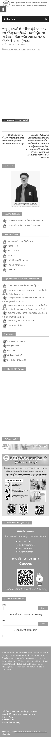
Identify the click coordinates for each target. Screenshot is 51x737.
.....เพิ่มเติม (11, 269)
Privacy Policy (8, 717)
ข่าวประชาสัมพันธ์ (22, 120)
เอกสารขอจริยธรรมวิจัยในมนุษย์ (21, 241)
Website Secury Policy (11, 722)
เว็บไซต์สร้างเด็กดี (14, 355)
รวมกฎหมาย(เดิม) (15, 325)
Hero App (11, 350)
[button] (3, 9)
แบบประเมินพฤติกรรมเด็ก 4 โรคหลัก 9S (23, 225)
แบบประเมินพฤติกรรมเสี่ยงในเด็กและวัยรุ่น (25, 220)
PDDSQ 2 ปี (11, 255)
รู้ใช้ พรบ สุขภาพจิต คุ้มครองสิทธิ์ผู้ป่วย (23, 285)
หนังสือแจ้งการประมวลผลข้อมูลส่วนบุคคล (19, 711)
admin (23, 44)
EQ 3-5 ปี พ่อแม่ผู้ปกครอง (17, 260)
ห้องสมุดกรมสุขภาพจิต (16, 360)
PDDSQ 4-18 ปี (13, 251)
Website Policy (8, 719)
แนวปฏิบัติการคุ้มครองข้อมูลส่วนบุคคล (18, 714)
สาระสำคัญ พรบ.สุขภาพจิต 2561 (20, 320)
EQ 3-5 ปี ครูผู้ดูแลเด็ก (16, 265)
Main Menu (10, 19)
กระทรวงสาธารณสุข (16, 341)
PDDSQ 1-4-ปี (12, 246)
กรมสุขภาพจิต (13, 346)
